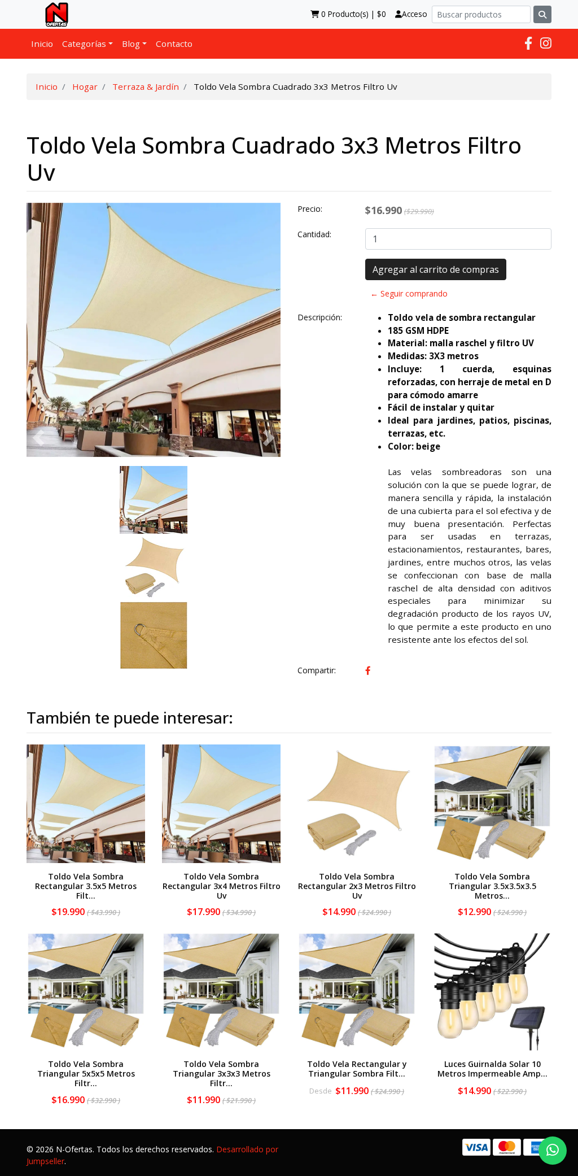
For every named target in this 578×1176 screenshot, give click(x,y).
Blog (131, 43)
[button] (38, 438)
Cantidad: (314, 234)
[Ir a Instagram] (545, 43)
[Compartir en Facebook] (368, 670)
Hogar (85, 86)
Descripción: (319, 317)
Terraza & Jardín (145, 86)
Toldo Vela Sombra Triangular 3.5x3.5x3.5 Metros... (492, 886)
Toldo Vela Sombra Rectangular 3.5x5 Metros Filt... (86, 886)
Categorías (84, 43)
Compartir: (316, 670)
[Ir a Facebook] (528, 43)
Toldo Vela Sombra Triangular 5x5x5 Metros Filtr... (86, 1073)
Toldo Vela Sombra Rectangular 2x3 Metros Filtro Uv (357, 886)
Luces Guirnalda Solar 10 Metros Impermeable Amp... (492, 1069)
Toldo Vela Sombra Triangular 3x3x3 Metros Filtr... (221, 1073)
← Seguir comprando (409, 293)
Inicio (42, 43)
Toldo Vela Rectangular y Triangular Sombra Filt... (357, 1069)
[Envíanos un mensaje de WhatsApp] (552, 1150)
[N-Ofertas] (52, 14)
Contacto (174, 43)
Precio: (309, 208)
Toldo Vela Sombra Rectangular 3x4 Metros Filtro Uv (222, 886)
